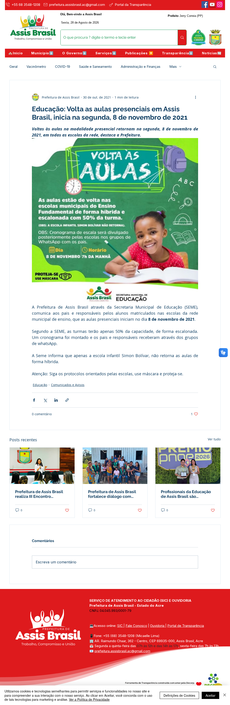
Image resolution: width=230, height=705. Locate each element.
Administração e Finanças (140, 66)
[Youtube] (212, 4)
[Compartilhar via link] (67, 400)
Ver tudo (214, 439)
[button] (42, 53)
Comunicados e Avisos (67, 385)
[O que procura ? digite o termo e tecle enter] (182, 37)
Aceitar (210, 695)
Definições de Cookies (179, 695)
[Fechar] (224, 695)
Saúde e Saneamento (95, 66)
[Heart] (199, 684)
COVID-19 (62, 66)
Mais (173, 66)
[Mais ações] (195, 97)
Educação (40, 385)
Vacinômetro (36, 66)
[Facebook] (204, 4)
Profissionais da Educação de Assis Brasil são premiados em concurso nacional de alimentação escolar (186, 494)
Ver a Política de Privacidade (89, 699)
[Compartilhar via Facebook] (34, 400)
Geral (13, 66)
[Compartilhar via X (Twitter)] (45, 400)
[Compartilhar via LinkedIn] (56, 400)
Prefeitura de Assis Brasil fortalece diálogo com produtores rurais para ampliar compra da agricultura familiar (112, 494)
